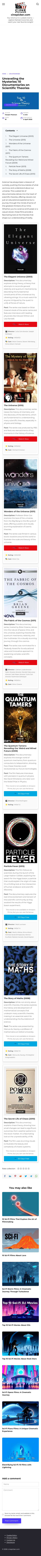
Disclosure (11, 1542)
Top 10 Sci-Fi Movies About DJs (16, 1325)
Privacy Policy (12, 1538)
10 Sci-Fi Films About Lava (14, 1255)
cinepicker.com (20, 14)
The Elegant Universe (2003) (21, 136)
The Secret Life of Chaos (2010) (22, 174)
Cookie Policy (12, 1535)
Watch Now (23, 324)
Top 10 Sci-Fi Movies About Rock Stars (19, 1359)
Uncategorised (11, 105)
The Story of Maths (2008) (20, 170)
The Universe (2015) (17, 140)
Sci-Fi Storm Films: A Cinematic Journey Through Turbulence (16, 1290)
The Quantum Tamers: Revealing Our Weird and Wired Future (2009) (19, 160)
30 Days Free (23, 794)
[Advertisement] (20, 49)
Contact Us (11, 1540)
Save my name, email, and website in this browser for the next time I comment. (19, 1514)
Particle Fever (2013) (17, 166)
